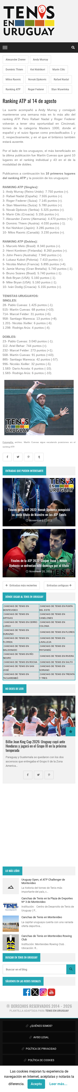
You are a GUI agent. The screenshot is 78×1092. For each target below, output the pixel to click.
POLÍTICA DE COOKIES (40, 1060)
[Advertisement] (39, 825)
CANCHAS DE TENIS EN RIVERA (57, 656)
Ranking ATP (13, 89)
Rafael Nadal (61, 79)
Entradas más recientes (23, 585)
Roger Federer (36, 89)
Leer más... (58, 1084)
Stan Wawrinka (60, 89)
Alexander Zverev (16, 59)
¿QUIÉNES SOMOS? (40, 1025)
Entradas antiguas (58, 585)
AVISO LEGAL (41, 1037)
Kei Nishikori (37, 69)
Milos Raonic (13, 79)
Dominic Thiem (14, 69)
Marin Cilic (58, 69)
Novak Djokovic (37, 79)
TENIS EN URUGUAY (57, 1010)
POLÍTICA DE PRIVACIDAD (40, 1048)
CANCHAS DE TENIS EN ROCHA (20, 662)
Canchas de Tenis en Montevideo (41, 917)
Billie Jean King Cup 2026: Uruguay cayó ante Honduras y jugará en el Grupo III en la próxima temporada (36, 746)
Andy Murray (40, 59)
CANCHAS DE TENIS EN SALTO (56, 662)
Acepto (36, 1084)
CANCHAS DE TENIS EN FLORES (57, 632)
